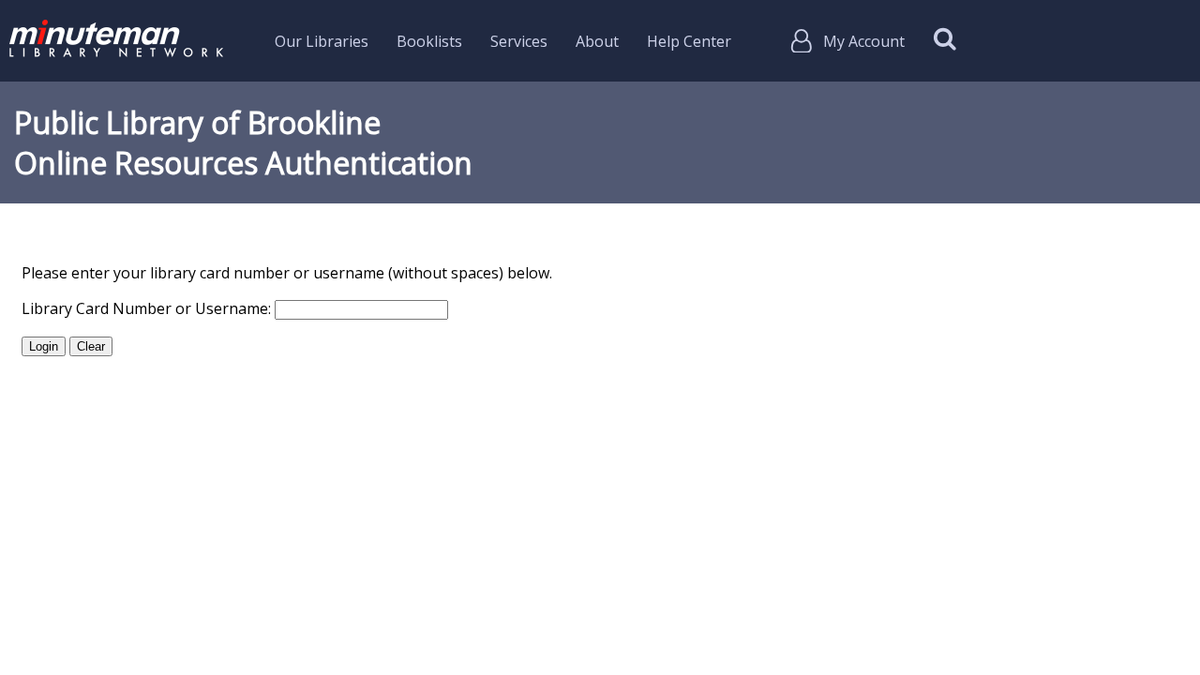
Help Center (689, 41)
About (597, 41)
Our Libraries (321, 41)
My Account (864, 41)
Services (519, 41)
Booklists (429, 41)
